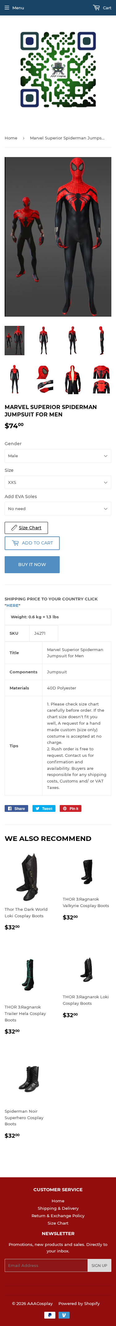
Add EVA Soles (21, 496)
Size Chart (58, 1223)
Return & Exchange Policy (58, 1215)
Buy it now (32, 564)
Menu (18, 7)
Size (9, 470)
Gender (13, 443)
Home (11, 137)
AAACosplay (40, 1303)
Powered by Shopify (79, 1303)
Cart (106, 7)
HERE (12, 605)
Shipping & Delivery (58, 1208)
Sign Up (99, 1265)
